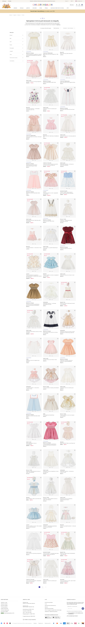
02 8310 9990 (29, 610)
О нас (46, 603)
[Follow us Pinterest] (7, 623)
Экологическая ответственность (50, 605)
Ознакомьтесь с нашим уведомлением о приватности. (74, 611)
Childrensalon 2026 (20, 623)
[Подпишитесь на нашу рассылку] (83, 608)
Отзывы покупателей (4, 608)
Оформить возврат (4, 603)
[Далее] (45, 587)
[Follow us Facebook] (1, 623)
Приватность (40, 623)
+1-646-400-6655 (28, 612)
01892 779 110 (31, 609)
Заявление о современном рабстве (51, 611)
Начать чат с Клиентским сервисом (29, 603)
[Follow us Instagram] (4, 623)
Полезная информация (5, 610)
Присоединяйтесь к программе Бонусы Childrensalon (75, 613)
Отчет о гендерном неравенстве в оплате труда (53, 610)
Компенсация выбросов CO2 (7, 613)
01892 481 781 (32, 616)
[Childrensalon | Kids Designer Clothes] (6, 5)
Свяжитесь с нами (4, 602)
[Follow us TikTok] (10, 623)
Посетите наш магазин (49, 602)
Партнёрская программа (49, 608)
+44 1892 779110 (32, 613)
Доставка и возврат (4, 605)
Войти (10, 1)
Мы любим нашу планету (73, 615)
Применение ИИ (47, 623)
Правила (35, 623)
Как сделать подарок (4, 611)
